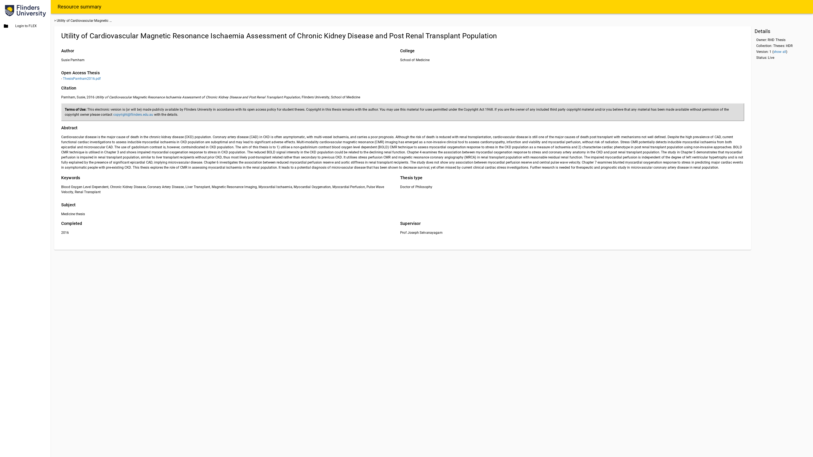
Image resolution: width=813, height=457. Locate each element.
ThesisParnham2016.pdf (82, 79)
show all (779, 52)
